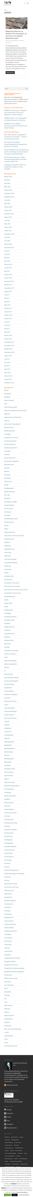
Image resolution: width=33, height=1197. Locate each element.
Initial (5, 657)
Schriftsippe (8, 860)
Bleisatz (7, 40)
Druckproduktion (9, 505)
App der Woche (9, 427)
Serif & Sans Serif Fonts (11, 887)
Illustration (7, 644)
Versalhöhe (7, 992)
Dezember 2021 (9, 214)
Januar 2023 (8, 210)
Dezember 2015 (9, 342)
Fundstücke (7, 569)
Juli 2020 (7, 237)
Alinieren (7, 420)
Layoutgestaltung (9, 708)
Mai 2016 (7, 328)
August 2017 (8, 291)
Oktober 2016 (8, 315)
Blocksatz (7, 475)
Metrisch (7, 755)
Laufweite (7, 698)
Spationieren (8, 894)
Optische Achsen (9, 782)
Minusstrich (8, 762)
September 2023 (9, 197)
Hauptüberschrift (9, 633)
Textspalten (7, 934)
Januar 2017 (8, 312)
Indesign (7, 647)
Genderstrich (8, 579)
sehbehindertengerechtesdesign (14, 873)
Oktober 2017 (8, 285)
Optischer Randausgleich (11, 786)
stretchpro (7, 911)
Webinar (6, 1012)
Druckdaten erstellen (10, 502)
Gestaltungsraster (9, 596)
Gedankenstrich (9, 576)
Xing (8, 1120)
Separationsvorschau (10, 884)
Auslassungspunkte (10, 441)
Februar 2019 (8, 264)
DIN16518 (7, 498)
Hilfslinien (7, 637)
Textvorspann (8, 938)
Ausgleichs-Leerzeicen (11, 437)
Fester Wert (7, 552)
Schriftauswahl (8, 819)
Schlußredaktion (9, 809)
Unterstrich (7, 982)
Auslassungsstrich (10, 444)
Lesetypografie (8, 735)
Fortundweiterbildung (10, 562)
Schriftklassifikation (10, 846)
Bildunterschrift (9, 464)
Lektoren (7, 725)
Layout (6, 704)
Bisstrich (7, 468)
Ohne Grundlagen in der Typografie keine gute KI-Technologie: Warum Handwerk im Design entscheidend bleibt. (16, 152)
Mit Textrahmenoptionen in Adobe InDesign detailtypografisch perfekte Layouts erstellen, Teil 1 (15, 159)
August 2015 (8, 355)
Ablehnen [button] (14, 1194)
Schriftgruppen (8, 843)
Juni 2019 (7, 254)
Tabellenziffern (9, 917)
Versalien (7, 995)
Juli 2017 (7, 295)
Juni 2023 (7, 200)
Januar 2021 (8, 230)
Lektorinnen (7, 728)
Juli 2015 (7, 359)
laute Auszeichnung (10, 701)
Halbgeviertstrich (9, 627)
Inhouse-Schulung (9, 654)
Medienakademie (9, 748)
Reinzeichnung (8, 802)
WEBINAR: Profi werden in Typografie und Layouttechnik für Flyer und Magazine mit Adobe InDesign (15, 112)
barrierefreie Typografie (11, 461)
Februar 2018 (8, 274)
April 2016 (7, 332)
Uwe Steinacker (9, 985)
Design (6, 485)
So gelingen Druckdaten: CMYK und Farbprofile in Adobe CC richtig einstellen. (15, 167)
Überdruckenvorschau (11, 978)
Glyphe (6, 600)
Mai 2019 (7, 257)
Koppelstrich (8, 687)
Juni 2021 (7, 220)
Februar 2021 (8, 227)
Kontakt (9, 1110)
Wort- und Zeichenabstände (12, 1029)
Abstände (7, 397)
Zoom (6, 1039)
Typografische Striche (11, 965)
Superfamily (8, 914)
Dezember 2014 (9, 383)
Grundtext (7, 623)
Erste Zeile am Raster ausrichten (14, 535)
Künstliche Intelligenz (10, 694)
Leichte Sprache (9, 715)
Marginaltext (8, 745)
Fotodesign (7, 566)
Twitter (9, 1117)
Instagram (10, 1124)
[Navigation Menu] (28, 3)
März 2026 (7, 187)
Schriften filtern (9, 833)
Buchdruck (7, 478)
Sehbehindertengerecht (11, 870)
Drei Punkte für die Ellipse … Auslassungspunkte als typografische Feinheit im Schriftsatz (15, 144)
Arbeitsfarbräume (9, 431)
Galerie (6, 573)
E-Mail (14, 101)
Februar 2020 (8, 244)
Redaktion (7, 799)
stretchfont (7, 907)
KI (4, 671)
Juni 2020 (7, 241)
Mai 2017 (7, 298)
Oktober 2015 (8, 349)
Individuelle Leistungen (11, 650)
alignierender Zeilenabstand (12, 417)
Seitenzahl (7, 877)
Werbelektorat (8, 1019)
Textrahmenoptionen (10, 931)
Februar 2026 (8, 190)
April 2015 (7, 369)
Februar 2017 (8, 308)
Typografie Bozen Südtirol (12, 958)
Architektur (7, 434)
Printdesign (7, 792)
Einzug (6, 525)
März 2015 (7, 372)
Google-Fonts (8, 603)
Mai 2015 (7, 366)
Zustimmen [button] (7, 1194)
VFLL (5, 998)
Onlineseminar (8, 775)
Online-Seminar (9, 772)
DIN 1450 (7, 495)
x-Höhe (6, 1032)
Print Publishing (20, 40)
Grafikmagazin (8, 610)
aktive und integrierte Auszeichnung (15, 410)
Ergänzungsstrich (9, 532)
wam (5, 1002)
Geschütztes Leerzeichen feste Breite (16, 589)
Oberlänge (7, 765)
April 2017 (7, 301)
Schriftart (7, 816)
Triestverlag (7, 944)
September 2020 (9, 234)
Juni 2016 (7, 325)
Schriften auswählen (10, 829)
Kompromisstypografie (11, 681)
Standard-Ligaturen (10, 900)
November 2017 (9, 281)
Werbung (7, 1022)
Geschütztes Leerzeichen (12, 586)
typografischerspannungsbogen (14, 971)
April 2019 (7, 261)
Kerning (6, 667)
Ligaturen (7, 738)
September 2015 (9, 352)
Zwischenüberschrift (10, 1046)
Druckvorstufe (8, 508)
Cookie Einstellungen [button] (23, 1194)
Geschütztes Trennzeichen (12, 593)
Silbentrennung (9, 890)
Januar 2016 (8, 339)
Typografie (7, 954)
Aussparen (7, 451)
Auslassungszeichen (10, 448)
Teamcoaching (8, 921)
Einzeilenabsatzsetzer (11, 518)
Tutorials (7, 948)
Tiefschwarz (8, 941)
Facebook (10, 1113)
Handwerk (7, 630)
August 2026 (8, 176)
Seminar (6, 880)
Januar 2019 (8, 268)
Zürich (6, 1042)
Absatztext (7, 393)
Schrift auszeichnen (10, 813)
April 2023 (7, 203)
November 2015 (9, 345)
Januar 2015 (8, 379)
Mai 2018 (7, 271)
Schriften (7, 826)
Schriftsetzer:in (9, 856)
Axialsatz (7, 454)
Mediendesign (8, 752)
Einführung (7, 512)
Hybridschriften (9, 640)
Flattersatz (7, 556)
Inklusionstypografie (10, 660)
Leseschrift (7, 731)
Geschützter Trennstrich (11, 583)
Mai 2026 (7, 180)
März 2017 (7, 305)
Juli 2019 (7, 251)
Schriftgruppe (8, 840)
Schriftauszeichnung (10, 823)
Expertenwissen (9, 539)
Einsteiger (7, 515)
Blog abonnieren (12, 1128)
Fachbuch (7, 542)
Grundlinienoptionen (10, 617)
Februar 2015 (8, 376)
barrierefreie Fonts (10, 458)
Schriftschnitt (8, 853)
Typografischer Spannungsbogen (14, 968)
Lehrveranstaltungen (10, 711)
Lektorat (6, 721)
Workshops (7, 1025)
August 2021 (8, 217)
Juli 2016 (7, 322)
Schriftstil (7, 863)
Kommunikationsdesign (11, 677)
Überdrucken (8, 975)
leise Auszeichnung (10, 718)
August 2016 (8, 318)
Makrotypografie (9, 742)
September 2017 (9, 288)
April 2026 (7, 183)
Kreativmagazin (9, 691)
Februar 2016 (8, 335)
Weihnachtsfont (9, 1015)
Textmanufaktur (9, 927)
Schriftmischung (9, 850)
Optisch (6, 779)
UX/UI (6, 988)
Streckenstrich (8, 904)
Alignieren (7, 414)
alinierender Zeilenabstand (12, 424)
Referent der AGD (12, 1085)
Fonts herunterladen (10, 559)
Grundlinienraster (9, 620)
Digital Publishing (13, 40)
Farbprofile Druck (9, 549)
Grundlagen (7, 613)
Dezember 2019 (9, 247)
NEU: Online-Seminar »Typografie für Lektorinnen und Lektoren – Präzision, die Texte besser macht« (15, 137)
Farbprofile (7, 546)
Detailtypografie (9, 488)
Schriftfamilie (8, 836)
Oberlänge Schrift (9, 769)
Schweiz (7, 867)
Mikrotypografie (9, 758)
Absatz (6, 390)
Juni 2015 (7, 362)
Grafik (6, 606)
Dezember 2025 (9, 193)
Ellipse (6, 529)
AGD (5, 404)
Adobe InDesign (9, 400)
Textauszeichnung (10, 924)
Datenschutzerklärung (21, 1192)
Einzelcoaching (9, 522)
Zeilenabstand (8, 1036)
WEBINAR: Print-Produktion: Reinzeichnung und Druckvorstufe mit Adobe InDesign (15, 126)
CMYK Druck (8, 481)
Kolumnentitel (8, 674)
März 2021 (7, 224)
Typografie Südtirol (10, 961)
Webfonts (7, 1009)
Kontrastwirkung (9, 684)
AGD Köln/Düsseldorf (10, 407)
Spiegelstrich (8, 897)
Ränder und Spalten (10, 796)
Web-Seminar (8, 1005)
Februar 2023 (8, 207)
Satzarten (7, 806)
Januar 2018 (8, 278)
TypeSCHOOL (8, 42)
